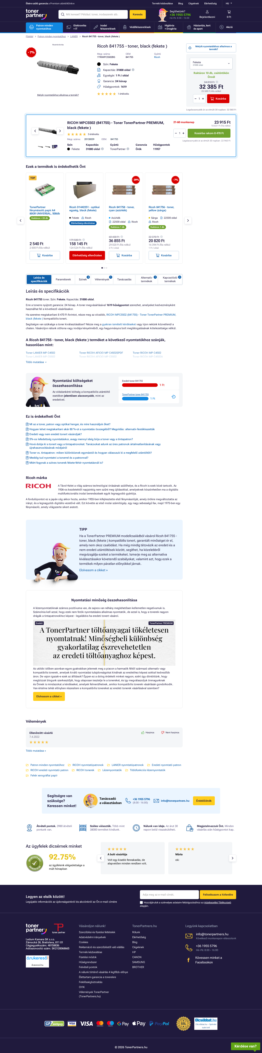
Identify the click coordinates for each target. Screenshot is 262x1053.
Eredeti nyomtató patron (166, 765)
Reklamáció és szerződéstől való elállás (101, 947)
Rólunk (136, 932)
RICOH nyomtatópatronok (88, 765)
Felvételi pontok (88, 967)
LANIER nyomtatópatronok (128, 765)
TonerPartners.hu (144, 926)
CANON (137, 957)
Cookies (83, 942)
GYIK (82, 987)
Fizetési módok (87, 957)
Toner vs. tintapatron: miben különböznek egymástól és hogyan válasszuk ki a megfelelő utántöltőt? (90, 452)
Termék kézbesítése (162, 3)
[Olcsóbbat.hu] (206, 1020)
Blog (180, 3)
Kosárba (221, 98)
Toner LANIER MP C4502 (40, 352)
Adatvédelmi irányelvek (92, 937)
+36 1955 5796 (180, 15)
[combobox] (211, 63)
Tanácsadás (124, 279)
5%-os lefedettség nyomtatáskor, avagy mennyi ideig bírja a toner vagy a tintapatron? (81, 439)
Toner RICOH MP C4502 (147, 352)
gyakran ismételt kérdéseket (119, 324)
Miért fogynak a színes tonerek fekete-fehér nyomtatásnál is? (66, 462)
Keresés (138, 14)
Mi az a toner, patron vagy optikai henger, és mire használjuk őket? (69, 424)
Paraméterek (63, 279)
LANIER (74, 36)
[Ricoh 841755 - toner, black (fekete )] (58, 88)
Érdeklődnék (204, 800)
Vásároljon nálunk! (92, 926)
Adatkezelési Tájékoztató (217, 902)
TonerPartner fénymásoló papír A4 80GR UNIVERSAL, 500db (45, 210)
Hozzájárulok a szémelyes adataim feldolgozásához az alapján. (185, 904)
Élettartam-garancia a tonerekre (97, 977)
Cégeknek (193, 3)
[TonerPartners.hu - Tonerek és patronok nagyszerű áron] (36, 14)
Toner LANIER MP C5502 (40, 356)
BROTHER (138, 967)
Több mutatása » (36, 750)
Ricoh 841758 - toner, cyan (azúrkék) (122, 209)
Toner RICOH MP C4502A (148, 356)
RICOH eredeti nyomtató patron (49, 770)
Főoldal (29, 36)
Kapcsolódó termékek (170, 279)
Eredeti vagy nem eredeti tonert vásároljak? (55, 434)
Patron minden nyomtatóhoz (52, 36)
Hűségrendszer (88, 962)
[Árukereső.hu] (37, 959)
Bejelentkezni (207, 16)
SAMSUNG (138, 962)
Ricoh (157, 57)
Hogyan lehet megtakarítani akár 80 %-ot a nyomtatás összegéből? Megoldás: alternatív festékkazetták (92, 429)
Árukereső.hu (37, 965)
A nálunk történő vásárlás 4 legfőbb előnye (103, 972)
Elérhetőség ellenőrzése (87, 255)
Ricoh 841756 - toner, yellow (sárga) (161, 209)
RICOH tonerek (85, 770)
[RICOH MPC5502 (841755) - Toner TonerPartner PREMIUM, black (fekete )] (48, 131)
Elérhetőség (210, 3)
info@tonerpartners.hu (175, 800)
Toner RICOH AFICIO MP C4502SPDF (101, 352)
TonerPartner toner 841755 (135, 394)
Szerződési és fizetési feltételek (97, 932)
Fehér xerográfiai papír (43, 775)
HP (134, 952)
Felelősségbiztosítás (90, 982)
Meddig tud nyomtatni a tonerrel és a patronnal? (58, 457)
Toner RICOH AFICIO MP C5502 (98, 356)
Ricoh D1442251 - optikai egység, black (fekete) (84, 209)
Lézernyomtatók (112, 770)
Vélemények (102, 279)
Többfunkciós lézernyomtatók (147, 770)
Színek (83, 279)
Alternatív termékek (146, 279)
